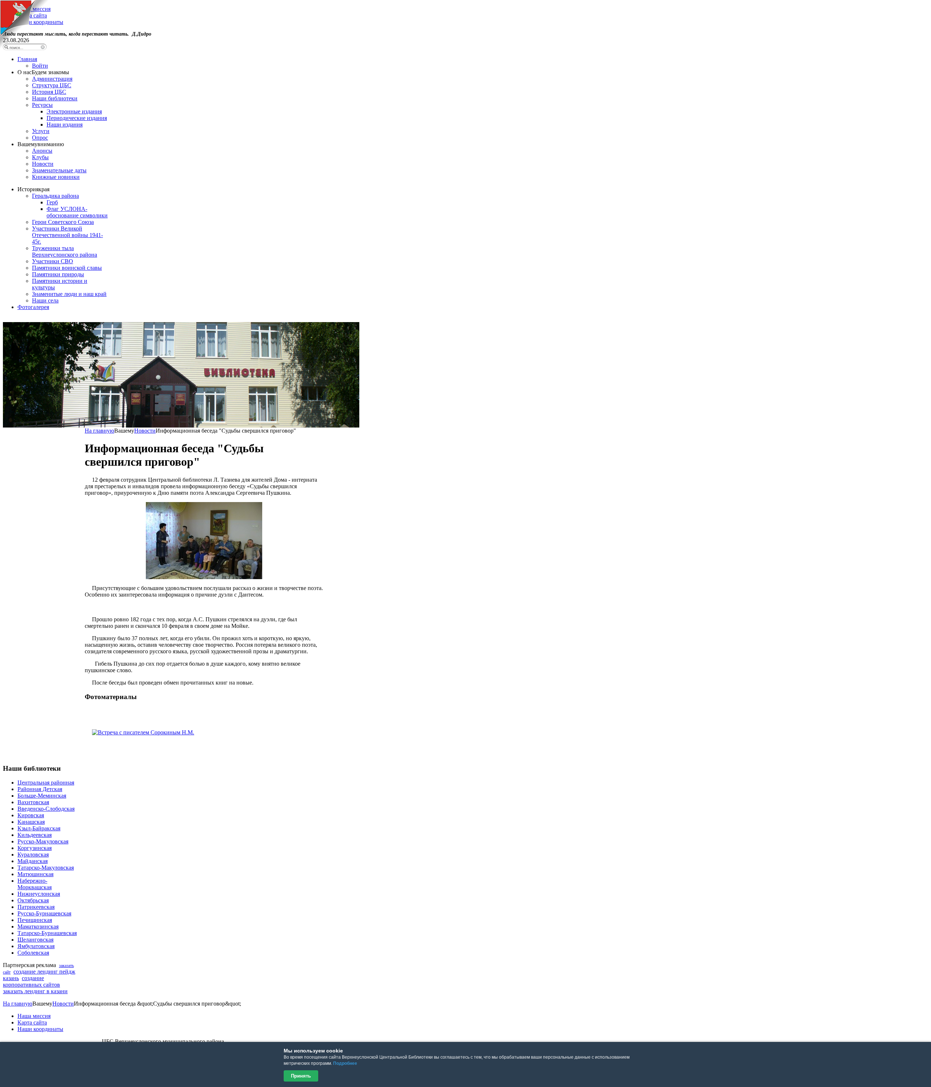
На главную (99, 431)
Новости (145, 431)
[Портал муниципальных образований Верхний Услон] (24, 47)
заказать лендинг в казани (35, 991)
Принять (301, 1076)
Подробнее (345, 1063)
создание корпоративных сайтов (31, 981)
